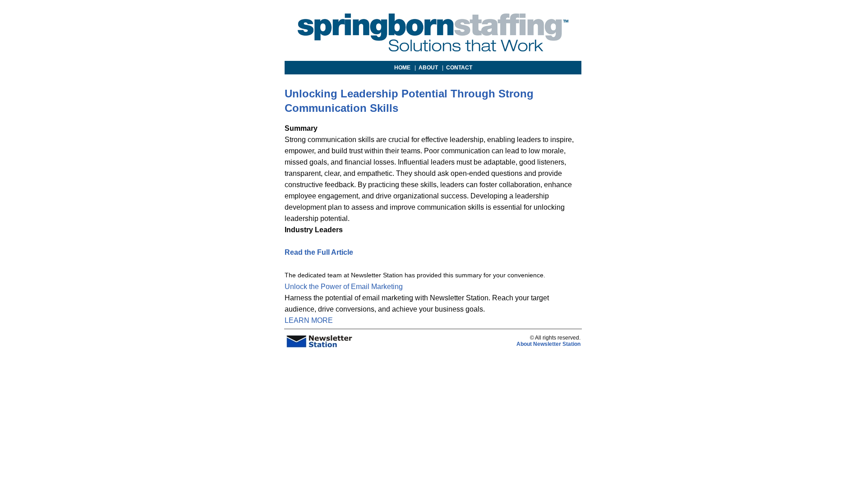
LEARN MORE (309, 320)
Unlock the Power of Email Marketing (344, 286)
